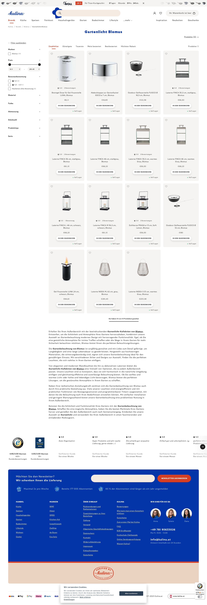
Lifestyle (20, 528)
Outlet (19, 537)
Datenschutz (88, 533)
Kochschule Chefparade (127, 535)
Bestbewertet (111, 46)
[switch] (200, 596)
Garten (19, 519)
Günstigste (67, 46)
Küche (18, 506)
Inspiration (161, 20)
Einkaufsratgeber (90, 551)
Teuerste (80, 46)
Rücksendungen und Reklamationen (92, 508)
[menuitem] (11, 21)
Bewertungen (122, 506)
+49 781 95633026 (163, 529)
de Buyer (53, 532)
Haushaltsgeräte (23, 515)
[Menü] (203, 583)
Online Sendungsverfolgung (128, 539)
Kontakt (87, 538)
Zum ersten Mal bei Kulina (128, 522)
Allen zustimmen (131, 593)
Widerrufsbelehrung (91, 542)
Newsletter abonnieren (174, 478)
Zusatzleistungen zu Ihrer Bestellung (94, 515)
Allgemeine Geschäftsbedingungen (98, 529)
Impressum (88, 546)
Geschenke (193, 20)
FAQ (119, 526)
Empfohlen (54, 46)
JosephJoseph (55, 524)
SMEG (52, 515)
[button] (124, 47)
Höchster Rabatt (128, 46)
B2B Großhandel (124, 531)
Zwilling (53, 528)
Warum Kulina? (123, 544)
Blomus (139, 332)
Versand (86, 525)
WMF (52, 506)
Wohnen (19, 532)
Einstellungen (69, 599)
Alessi (52, 511)
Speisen (19, 511)
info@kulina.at (161, 539)
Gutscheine (88, 555)
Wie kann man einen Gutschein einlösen (130, 512)
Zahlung (86, 520)
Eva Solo (53, 537)
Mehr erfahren (85, 597)
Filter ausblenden (18, 43)
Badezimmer (21, 524)
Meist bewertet (94, 46)
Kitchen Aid (55, 519)
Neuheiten (177, 20)
